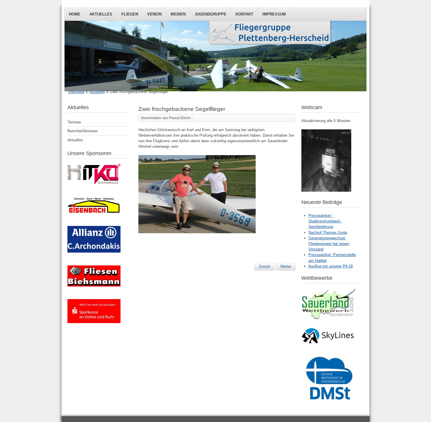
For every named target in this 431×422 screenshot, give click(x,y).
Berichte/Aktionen (82, 131)
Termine (74, 122)
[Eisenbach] (94, 212)
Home (74, 14)
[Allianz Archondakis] (94, 251)
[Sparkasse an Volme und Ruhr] (94, 322)
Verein (154, 14)
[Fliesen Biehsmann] (94, 285)
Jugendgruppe (210, 14)
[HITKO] (94, 183)
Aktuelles (100, 14)
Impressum (274, 14)
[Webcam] (326, 190)
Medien (178, 14)
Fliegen (129, 14)
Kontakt (244, 14)
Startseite (76, 92)
